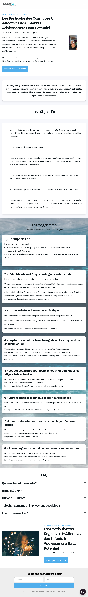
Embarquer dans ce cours (15, 69)
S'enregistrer (44, 585)
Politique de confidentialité (55, 591)
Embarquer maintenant (56, 560)
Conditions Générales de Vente (33, 591)
